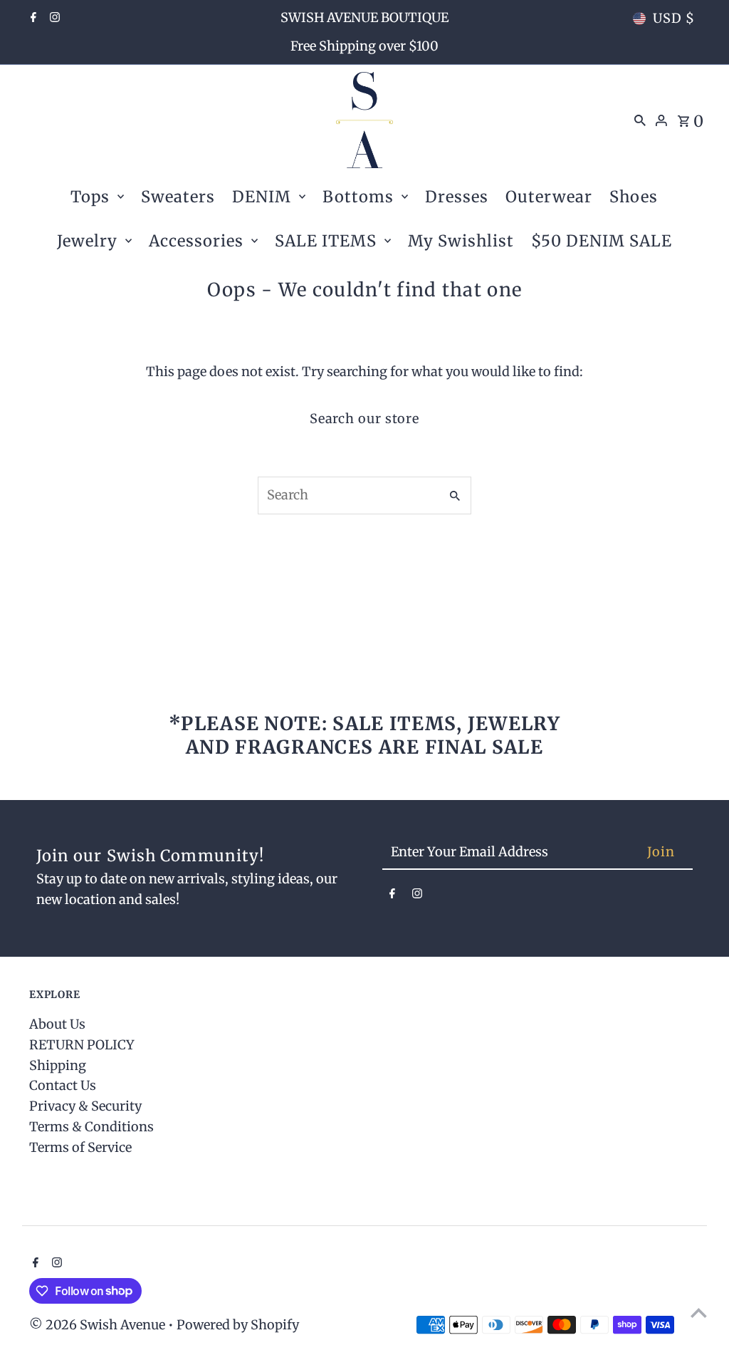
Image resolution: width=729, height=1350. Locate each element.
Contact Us (62, 1085)
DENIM (261, 197)
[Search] (640, 119)
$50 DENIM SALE (601, 241)
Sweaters (178, 197)
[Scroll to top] (699, 1313)
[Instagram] (53, 18)
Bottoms (358, 197)
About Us (57, 1024)
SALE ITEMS (326, 241)
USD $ (674, 18)
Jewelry (87, 241)
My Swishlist (461, 241)
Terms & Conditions (91, 1126)
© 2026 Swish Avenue (98, 1325)
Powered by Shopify (238, 1325)
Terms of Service (80, 1147)
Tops (90, 197)
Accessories (196, 241)
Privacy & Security (85, 1106)
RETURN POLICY (82, 1045)
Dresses (456, 197)
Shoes (633, 197)
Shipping (57, 1065)
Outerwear (548, 197)
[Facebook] (31, 18)
